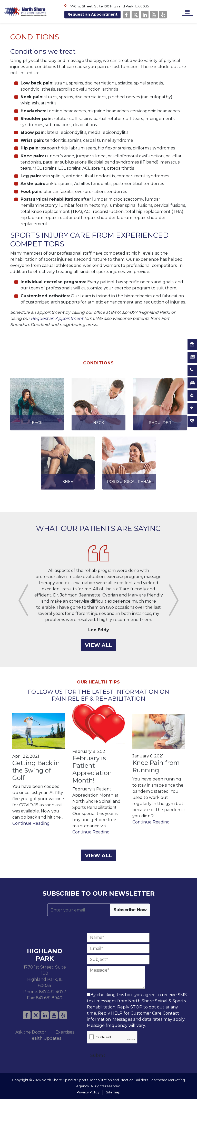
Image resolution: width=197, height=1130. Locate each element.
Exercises (64, 1019)
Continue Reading (31, 811)
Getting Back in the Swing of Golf (36, 758)
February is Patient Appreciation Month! (92, 757)
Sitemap (113, 1080)
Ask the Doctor (30, 1019)
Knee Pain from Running (156, 754)
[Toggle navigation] (187, 12)
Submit (97, 1043)
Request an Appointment (92, 14)
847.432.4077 (52, 979)
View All (98, 633)
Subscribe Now (130, 897)
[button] (23, 594)
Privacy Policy (88, 1080)
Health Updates (44, 1026)
